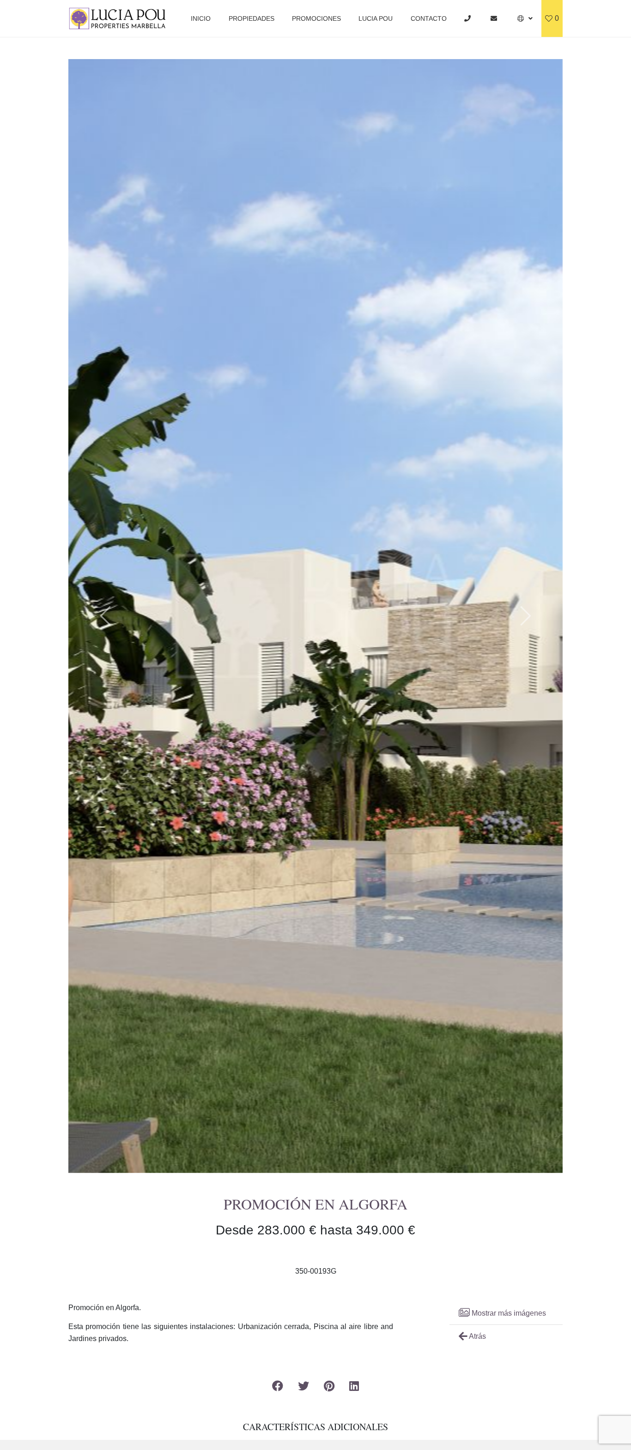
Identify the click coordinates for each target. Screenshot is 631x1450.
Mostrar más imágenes (508, 1313)
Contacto (429, 18)
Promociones (316, 18)
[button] (525, 18)
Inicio (201, 18)
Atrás (476, 1336)
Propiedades (251, 18)
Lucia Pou (375, 18)
